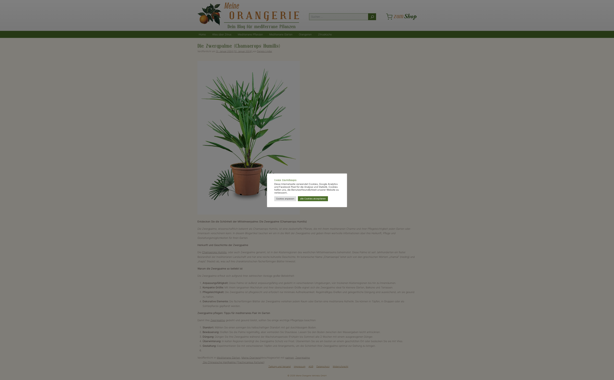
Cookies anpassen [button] (285, 198)
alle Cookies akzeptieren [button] (313, 198)
